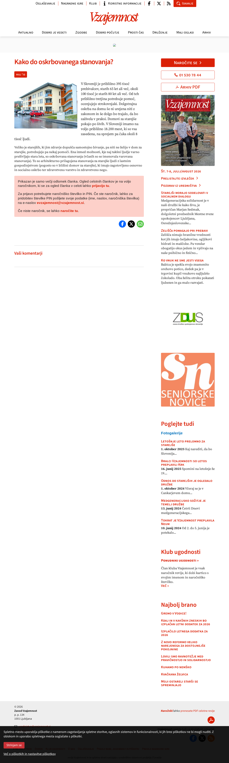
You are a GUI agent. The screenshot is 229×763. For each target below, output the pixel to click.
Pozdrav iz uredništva (179, 185)
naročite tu (69, 211)
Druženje (160, 32)
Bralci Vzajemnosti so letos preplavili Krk (184, 462)
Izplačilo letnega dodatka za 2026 (184, 633)
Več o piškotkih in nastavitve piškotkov (30, 754)
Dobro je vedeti (54, 32)
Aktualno (25, 32)
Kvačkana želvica (174, 674)
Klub (93, 3)
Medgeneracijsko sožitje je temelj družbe (183, 502)
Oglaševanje (45, 3)
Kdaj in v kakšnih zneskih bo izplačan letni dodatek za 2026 (185, 622)
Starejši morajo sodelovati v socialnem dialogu (184, 194)
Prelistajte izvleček (177, 178)
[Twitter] (131, 224)
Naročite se (185, 62)
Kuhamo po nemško (176, 667)
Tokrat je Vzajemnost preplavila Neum (187, 522)
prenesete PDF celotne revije (198, 711)
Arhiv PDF (190, 87)
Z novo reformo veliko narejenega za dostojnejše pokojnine (183, 645)
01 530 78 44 (190, 75)
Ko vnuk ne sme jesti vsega (182, 260)
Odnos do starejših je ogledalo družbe (186, 482)
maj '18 (20, 74)
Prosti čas (136, 32)
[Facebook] (122, 224)
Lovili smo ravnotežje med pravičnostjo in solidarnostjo (186, 658)
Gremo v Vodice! (173, 613)
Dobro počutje (107, 32)
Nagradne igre (72, 3)
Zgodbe (81, 32)
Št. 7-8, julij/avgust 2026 (181, 171)
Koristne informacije (125, 3)
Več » (165, 586)
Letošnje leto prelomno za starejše (183, 443)
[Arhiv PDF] (211, 720)
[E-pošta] (140, 224)
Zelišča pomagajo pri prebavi (184, 230)
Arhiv (206, 32)
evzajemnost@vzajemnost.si (60, 203)
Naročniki (167, 711)
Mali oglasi (185, 32)
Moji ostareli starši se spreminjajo (179, 683)
